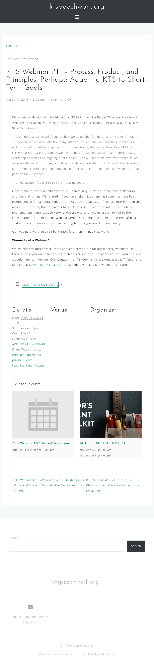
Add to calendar (40, 284)
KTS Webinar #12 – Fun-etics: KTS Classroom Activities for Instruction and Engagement (114, 485)
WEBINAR (38, 344)
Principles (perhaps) (26, 355)
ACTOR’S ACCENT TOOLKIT (103, 443)
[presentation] (43, 414)
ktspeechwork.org (77, 6)
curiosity (34, 349)
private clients (22, 360)
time (29, 365)
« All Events (14, 46)
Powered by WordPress (55, 654)
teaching (18, 365)
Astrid (92, 654)
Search (14, 538)
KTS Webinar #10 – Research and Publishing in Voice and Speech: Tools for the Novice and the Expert (48, 485)
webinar (40, 365)
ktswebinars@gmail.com (46, 265)
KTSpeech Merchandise (77, 646)
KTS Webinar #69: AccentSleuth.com (40, 443)
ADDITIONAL (21, 344)
